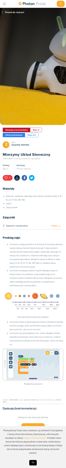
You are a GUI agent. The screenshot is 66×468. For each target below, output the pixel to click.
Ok (33, 462)
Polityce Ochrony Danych (34, 438)
